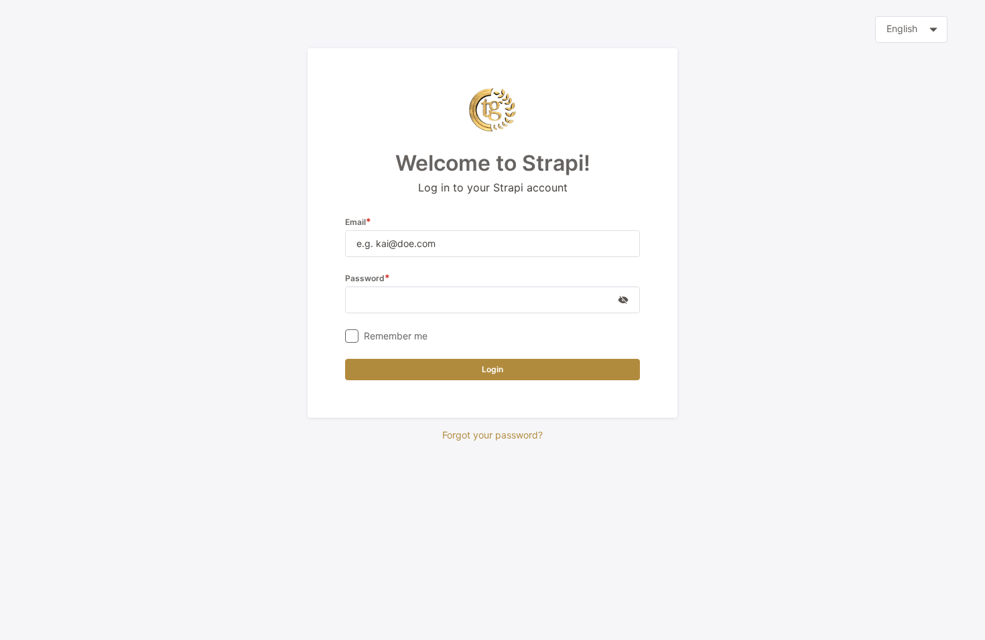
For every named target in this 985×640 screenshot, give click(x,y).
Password (367, 278)
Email (358, 222)
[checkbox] (351, 336)
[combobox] (911, 29)
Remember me (396, 335)
